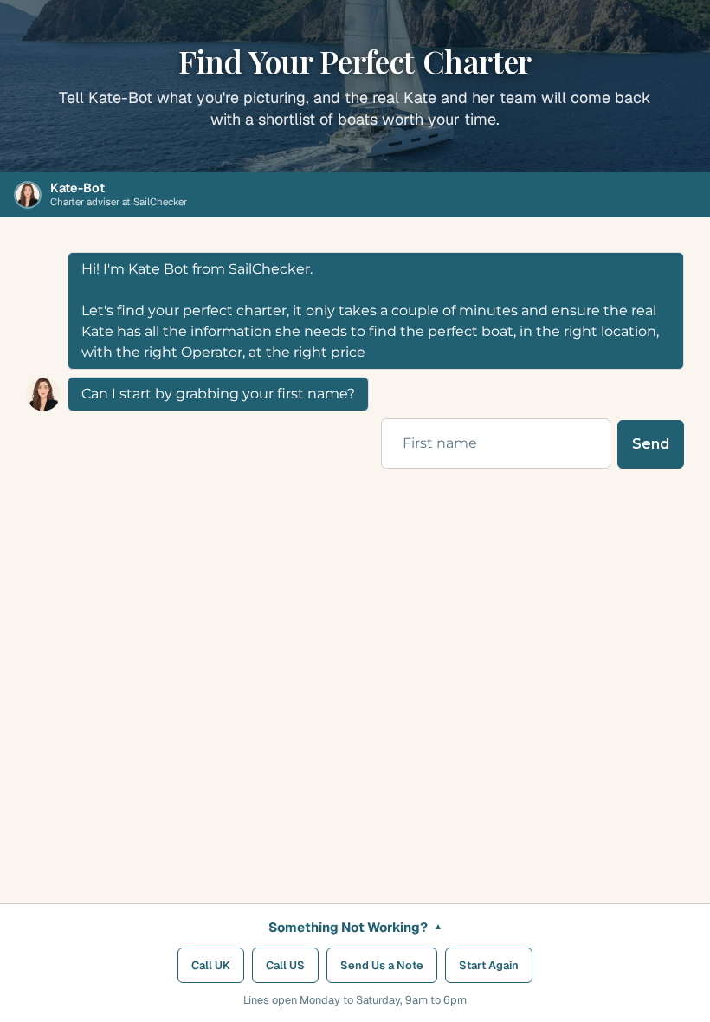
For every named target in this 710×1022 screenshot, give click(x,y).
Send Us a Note (381, 965)
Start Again (489, 965)
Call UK (210, 965)
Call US (285, 965)
